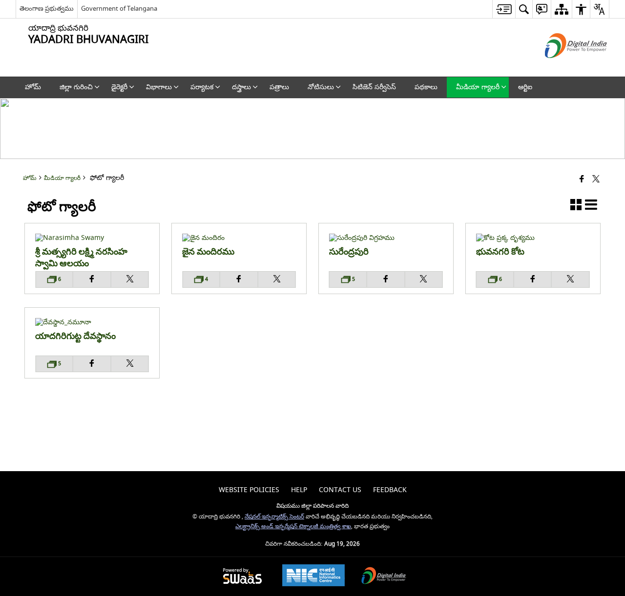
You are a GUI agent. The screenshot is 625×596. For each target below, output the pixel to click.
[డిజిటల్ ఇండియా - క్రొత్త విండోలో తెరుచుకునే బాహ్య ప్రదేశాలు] (563, 66)
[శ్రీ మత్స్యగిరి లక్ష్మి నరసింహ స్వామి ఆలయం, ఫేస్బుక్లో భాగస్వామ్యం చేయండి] (92, 279)
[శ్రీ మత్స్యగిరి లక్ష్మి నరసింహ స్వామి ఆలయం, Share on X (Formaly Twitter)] (130, 279)
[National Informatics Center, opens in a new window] (313, 576)
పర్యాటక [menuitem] (201, 87)
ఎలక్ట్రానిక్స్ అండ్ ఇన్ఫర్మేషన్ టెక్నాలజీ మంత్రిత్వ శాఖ (293, 526)
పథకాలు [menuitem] (426, 87)
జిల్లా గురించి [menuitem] (76, 87)
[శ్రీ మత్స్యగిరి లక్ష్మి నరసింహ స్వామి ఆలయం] (92, 238)
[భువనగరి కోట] (533, 238)
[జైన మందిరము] (239, 238)
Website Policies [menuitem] (249, 490)
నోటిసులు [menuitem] (321, 87)
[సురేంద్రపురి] (386, 238)
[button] (576, 206)
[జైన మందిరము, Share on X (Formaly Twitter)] (277, 279)
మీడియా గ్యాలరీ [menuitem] (478, 87)
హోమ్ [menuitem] (33, 87)
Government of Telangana (119, 8)
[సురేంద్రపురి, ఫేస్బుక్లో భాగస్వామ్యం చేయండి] (386, 279)
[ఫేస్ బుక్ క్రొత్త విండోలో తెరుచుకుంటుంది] (582, 180)
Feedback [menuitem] (390, 490)
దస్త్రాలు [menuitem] (241, 87)
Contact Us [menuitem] (340, 490)
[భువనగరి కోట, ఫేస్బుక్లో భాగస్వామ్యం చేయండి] (533, 279)
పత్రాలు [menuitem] (279, 87)
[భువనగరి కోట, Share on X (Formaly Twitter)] (571, 279)
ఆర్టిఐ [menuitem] (525, 87)
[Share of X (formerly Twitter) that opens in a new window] (596, 180)
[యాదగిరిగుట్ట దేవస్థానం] (92, 322)
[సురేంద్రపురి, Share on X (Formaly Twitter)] (424, 279)
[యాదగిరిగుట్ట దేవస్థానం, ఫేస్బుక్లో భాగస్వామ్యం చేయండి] (92, 364)
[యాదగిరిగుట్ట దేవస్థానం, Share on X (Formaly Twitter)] (130, 364)
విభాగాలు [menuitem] (159, 87)
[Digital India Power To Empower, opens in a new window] (384, 576)
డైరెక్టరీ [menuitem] (119, 87)
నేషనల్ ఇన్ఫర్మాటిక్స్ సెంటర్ (274, 517)
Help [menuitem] (299, 490)
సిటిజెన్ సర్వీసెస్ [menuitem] (374, 87)
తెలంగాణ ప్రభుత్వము (47, 8)
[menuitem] (503, 9)
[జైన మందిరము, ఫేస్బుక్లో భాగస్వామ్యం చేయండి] (239, 279)
